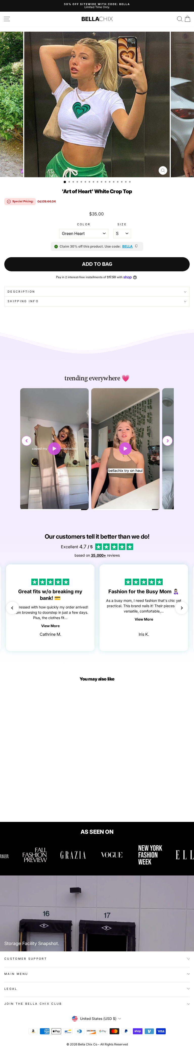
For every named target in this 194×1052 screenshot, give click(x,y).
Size (122, 224)
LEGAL (10, 989)
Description (21, 291)
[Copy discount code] (136, 246)
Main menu (16, 974)
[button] (167, 441)
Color (84, 224)
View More (50, 626)
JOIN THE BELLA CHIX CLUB (33, 1003)
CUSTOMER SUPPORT (25, 958)
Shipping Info (23, 301)
